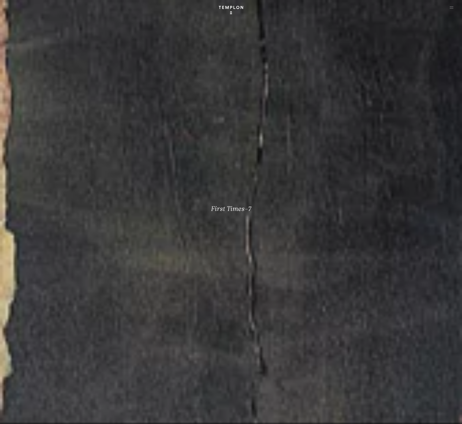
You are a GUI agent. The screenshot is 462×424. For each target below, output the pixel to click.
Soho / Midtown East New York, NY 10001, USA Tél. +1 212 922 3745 (140, 390)
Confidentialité (430, 418)
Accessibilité (447, 418)
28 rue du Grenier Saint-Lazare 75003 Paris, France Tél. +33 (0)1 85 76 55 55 (29, 390)
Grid (95, 418)
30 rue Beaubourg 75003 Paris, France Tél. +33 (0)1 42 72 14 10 (24, 365)
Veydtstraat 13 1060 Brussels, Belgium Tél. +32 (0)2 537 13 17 (138, 365)
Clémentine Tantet (65, 418)
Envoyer (246, 393)
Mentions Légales (411, 418)
